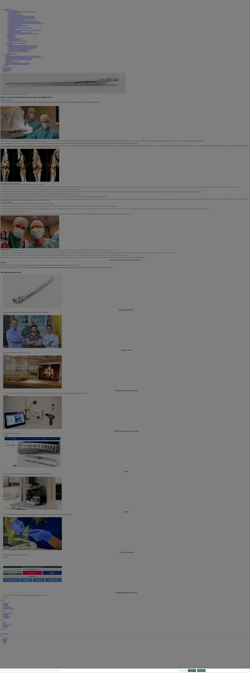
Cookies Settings (183, 670)
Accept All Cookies (201, 670)
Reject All (192, 670)
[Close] (247, 670)
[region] (125, 670)
